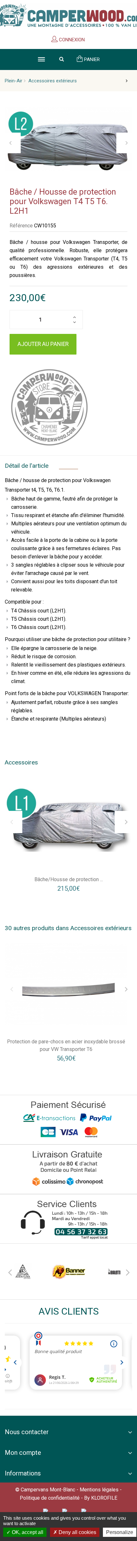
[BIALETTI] (114, 1271)
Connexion (71, 40)
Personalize (119, 1532)
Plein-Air (13, 81)
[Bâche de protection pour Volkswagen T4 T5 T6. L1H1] (68, 820)
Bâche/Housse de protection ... (68, 879)
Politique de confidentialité (50, 1498)
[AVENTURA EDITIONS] (23, 1271)
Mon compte (23, 1452)
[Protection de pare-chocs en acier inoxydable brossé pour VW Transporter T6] (66, 984)
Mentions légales (99, 1490)
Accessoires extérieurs (52, 81)
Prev (9, 1271)
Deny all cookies (76, 1532)
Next (127, 1271)
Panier (91, 59)
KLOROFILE (104, 1498)
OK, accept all (27, 1532)
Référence (21, 226)
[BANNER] (68, 1271)
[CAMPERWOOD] (49, 407)
